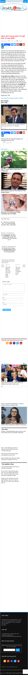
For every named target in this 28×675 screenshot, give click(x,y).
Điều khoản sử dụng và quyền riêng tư (14, 673)
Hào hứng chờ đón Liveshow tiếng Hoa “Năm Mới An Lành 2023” (9, 454)
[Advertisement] (13, 23)
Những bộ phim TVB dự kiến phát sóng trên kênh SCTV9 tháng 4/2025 (8, 261)
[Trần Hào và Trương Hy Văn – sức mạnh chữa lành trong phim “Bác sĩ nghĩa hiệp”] (8, 226)
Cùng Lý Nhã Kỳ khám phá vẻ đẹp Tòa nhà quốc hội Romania (10, 467)
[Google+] (10, 343)
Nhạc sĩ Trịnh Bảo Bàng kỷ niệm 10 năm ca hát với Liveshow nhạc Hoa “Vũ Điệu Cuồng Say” (9, 449)
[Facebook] (14, 343)
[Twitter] (17, 343)
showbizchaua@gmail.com (7, 635)
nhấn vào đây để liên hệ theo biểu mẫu (12, 636)
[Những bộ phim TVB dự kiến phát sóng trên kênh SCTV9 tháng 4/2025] (9, 253)
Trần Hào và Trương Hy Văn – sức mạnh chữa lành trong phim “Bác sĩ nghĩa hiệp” (8, 234)
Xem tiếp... (4, 625)
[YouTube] (21, 343)
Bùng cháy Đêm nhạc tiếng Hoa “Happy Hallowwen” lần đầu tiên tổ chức (10, 458)
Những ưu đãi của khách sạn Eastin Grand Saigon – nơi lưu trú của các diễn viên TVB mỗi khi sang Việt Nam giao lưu (10, 480)
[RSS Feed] (7, 343)
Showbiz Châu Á (9, 142)
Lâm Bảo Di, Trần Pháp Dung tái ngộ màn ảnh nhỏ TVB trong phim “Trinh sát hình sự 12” (9, 248)
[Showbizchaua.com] (13, 7)
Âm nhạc (5, 429)
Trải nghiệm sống (8, 464)
